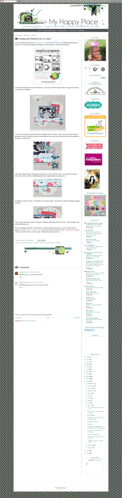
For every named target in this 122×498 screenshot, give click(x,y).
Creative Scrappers (39, 242)
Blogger (64, 488)
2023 (87, 357)
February (90, 445)
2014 (87, 379)
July (89, 395)
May (89, 400)
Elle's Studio (90, 310)
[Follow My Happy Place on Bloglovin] (89, 331)
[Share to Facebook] (43, 240)
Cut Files (72, 30)
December (91, 383)
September (91, 390)
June (89, 398)
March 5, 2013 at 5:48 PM (35, 282)
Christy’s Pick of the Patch (93, 240)
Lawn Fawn (89, 230)
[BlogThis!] (39, 240)
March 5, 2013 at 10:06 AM (31, 272)
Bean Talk (89, 303)
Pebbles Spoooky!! (91, 299)
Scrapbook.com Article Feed (94, 261)
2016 (87, 374)
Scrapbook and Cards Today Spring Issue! (95, 418)
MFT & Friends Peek (93, 434)
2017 (87, 371)
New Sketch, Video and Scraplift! (94, 287)
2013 (87, 381)
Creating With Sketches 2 (26, 242)
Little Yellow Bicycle (49, 242)
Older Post (77, 317)
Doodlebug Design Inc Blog (94, 223)
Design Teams (63, 30)
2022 (87, 359)
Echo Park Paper (91, 292)
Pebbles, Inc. (90, 297)
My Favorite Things (92, 318)
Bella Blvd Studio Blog (93, 278)
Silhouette (58, 242)
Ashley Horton (23, 282)
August (90, 393)
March (90, 405)
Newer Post (18, 317)
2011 (87, 453)
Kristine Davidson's (39, 42)
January (90, 447)
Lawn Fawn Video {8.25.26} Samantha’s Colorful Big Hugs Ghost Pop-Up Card (94, 233)
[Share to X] (41, 240)
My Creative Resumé (50, 30)
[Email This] (38, 240)
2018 (87, 369)
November (91, 386)
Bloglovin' (90, 424)
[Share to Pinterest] (45, 240)
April (89, 403)
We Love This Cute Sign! (92, 293)
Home (39, 30)
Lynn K (21, 272)
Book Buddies (91, 415)
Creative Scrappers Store (33, 230)
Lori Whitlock (90, 245)
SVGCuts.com (90, 271)
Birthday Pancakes (92, 421)
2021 (87, 362)
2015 (87, 376)
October (90, 388)
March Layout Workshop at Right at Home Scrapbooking (96, 427)
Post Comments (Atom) (29, 320)
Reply (20, 277)
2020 (87, 364)
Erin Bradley (98, 460)
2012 (87, 450)
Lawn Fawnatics (91, 239)
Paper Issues (90, 286)
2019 (87, 366)
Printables (81, 30)
